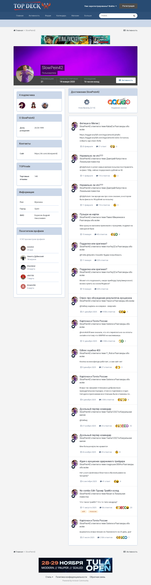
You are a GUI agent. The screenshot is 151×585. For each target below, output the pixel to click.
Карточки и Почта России (93, 321)
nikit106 (30, 275)
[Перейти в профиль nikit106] (23, 276)
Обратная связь (97, 577)
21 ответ (102, 146)
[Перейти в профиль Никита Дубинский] (23, 257)
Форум (48, 16)
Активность (34, 16)
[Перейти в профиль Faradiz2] (33, 105)
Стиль (49, 577)
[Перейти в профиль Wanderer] (23, 267)
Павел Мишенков (114, 217)
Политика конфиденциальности (71, 577)
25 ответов (106, 426)
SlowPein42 (85, 126)
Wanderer (31, 266)
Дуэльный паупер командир (95, 409)
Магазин (75, 16)
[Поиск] (134, 15)
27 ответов (106, 367)
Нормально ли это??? (91, 155)
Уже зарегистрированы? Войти (99, 6)
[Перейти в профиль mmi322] (23, 248)
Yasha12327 (112, 412)
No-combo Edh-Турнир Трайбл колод (99, 490)
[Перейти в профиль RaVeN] (45, 105)
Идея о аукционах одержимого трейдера (102, 461)
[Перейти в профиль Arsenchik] (23, 286)
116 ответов (104, 176)
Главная (19, 16)
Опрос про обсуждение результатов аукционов (106, 298)
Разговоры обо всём (90, 220)
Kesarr (109, 494)
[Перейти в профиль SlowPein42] (75, 125)
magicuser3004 (113, 464)
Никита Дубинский (35, 256)
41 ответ (106, 481)
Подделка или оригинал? (93, 243)
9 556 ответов (108, 312)
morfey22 (111, 246)
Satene (109, 324)
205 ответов (102, 260)
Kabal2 (109, 126)
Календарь (61, 16)
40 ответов (101, 234)
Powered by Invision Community (75, 581)
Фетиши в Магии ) (90, 123)
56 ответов (106, 507)
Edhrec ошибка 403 (90, 350)
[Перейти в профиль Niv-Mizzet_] (22, 105)
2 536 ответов (108, 341)
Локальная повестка (90, 162)
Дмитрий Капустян (115, 158)
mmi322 (30, 247)
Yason (109, 301)
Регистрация (128, 6)
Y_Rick (109, 353)
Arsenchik (31, 285)
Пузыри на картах (89, 214)
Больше (88, 16)
